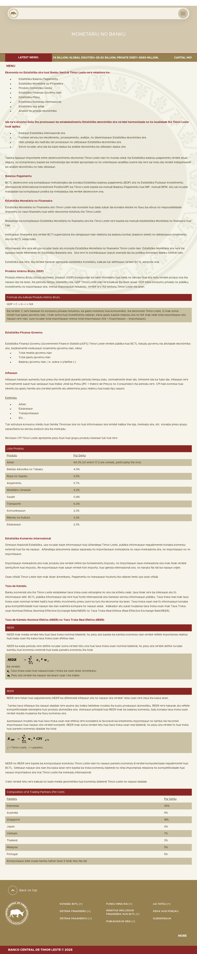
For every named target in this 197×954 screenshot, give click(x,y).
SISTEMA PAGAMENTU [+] (76, 918)
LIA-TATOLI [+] (161, 904)
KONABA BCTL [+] (71, 904)
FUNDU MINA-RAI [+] (119, 904)
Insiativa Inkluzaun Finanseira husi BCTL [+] (122, 912)
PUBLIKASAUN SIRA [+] (120, 921)
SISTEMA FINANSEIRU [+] (75, 911)
